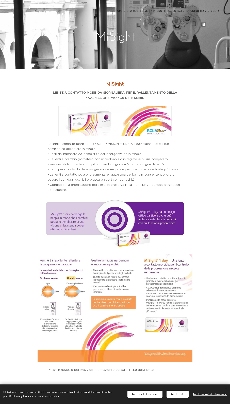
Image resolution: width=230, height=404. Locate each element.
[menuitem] (120, 11)
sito (135, 370)
